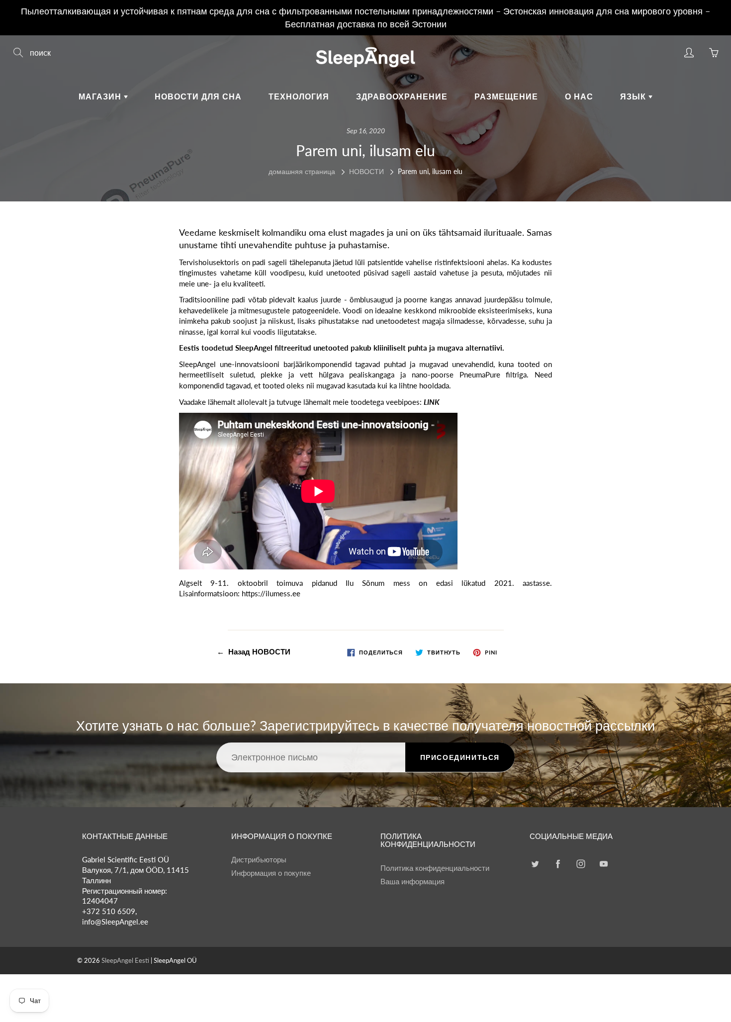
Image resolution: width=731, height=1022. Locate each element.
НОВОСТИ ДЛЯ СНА (198, 96)
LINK (432, 401)
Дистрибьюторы (258, 859)
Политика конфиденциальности (434, 868)
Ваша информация (412, 881)
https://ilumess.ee (271, 593)
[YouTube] (603, 863)
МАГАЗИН (101, 96)
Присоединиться (460, 757)
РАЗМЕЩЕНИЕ (506, 96)
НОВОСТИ (366, 171)
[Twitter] (535, 863)
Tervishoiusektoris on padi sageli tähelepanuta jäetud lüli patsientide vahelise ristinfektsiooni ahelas (343, 262)
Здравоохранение (402, 96)
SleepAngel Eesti (125, 960)
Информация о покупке (271, 873)
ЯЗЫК (634, 96)
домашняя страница (302, 171)
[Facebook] (557, 863)
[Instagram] (580, 863)
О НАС (579, 96)
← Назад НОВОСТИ (253, 651)
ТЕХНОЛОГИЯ (299, 96)
